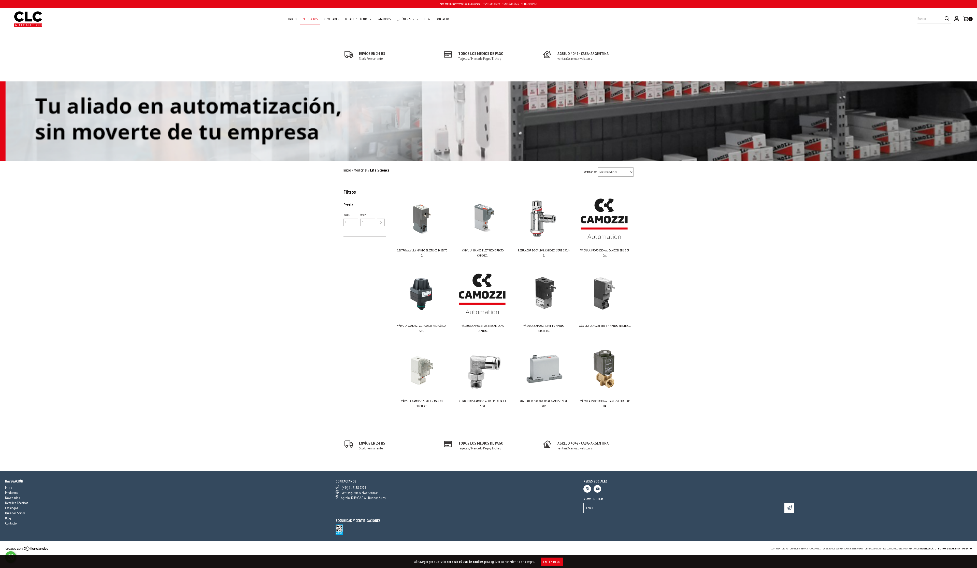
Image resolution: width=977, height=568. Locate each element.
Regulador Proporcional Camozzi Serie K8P (544, 403)
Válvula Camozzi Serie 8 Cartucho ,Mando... (483, 328)
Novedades (331, 19)
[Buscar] (947, 18)
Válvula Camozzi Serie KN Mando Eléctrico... (421, 403)
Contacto (442, 19)
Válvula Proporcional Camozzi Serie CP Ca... (604, 252)
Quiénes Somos (407, 19)
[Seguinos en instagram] (587, 489)
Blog (427, 19)
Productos (310, 19)
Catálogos (384, 19)
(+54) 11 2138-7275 (354, 487)
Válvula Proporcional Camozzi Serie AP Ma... (604, 403)
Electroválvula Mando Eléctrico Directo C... (421, 252)
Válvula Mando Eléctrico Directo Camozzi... (483, 252)
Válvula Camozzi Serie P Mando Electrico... (605, 326)
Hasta (363, 214)
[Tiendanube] (27, 550)
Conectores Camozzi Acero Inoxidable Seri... (482, 403)
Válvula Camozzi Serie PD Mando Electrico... (543, 328)
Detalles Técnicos (358, 19)
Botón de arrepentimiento (955, 548)
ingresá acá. (926, 548)
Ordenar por (590, 172)
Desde (346, 214)
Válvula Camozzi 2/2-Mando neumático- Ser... (421, 328)
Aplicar (381, 222)
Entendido (552, 562)
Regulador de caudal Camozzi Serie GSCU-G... (543, 252)
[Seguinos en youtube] (597, 489)
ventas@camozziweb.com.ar (360, 492)
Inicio (292, 19)
